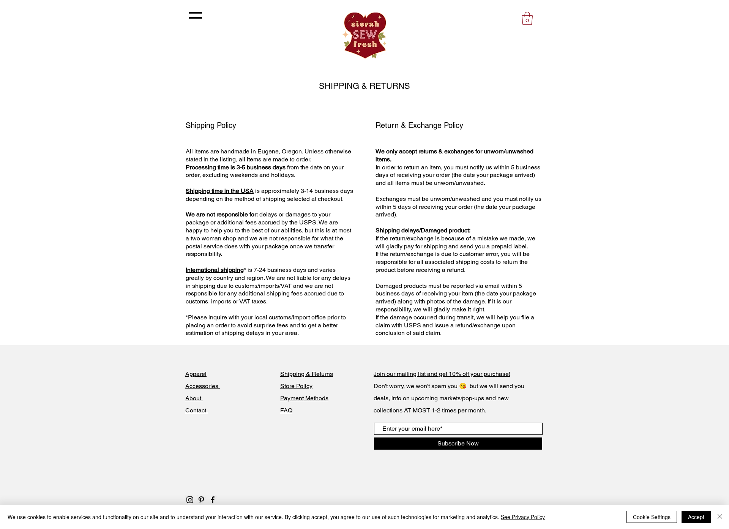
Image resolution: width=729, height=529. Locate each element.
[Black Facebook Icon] (212, 499)
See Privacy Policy (523, 517)
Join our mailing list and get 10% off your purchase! (442, 373)
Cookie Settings (652, 517)
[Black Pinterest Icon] (201, 499)
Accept (696, 517)
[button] (195, 15)
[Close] (719, 517)
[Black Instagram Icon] (189, 499)
